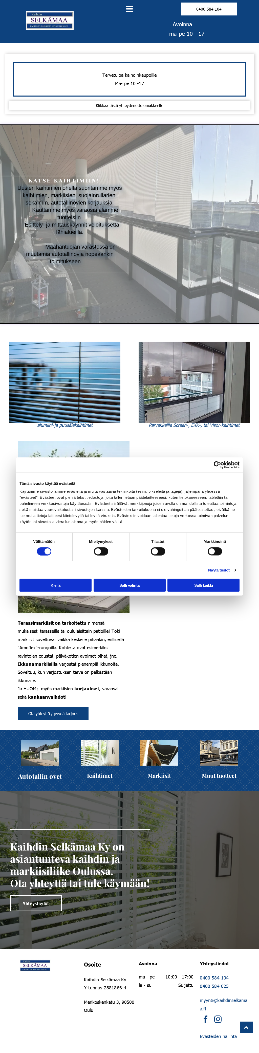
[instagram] (217, 1020)
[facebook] (205, 1020)
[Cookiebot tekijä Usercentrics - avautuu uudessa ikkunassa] (217, 465)
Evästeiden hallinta (218, 1036)
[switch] (101, 551)
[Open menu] (129, 9)
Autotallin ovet (40, 776)
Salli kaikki (203, 585)
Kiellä (55, 585)
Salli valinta (129, 585)
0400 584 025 (214, 986)
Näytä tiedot (219, 570)
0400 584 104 (214, 978)
